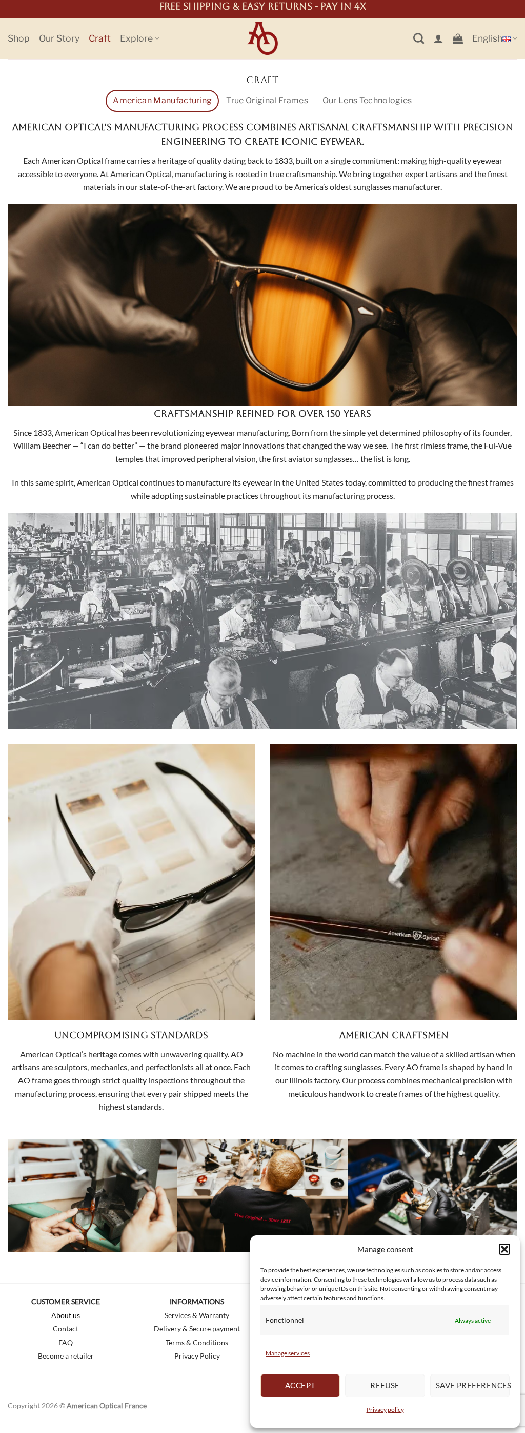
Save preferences (473, 1385)
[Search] (418, 38)
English (487, 38)
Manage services (288, 1353)
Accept (300, 1385)
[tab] (162, 100)
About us (65, 1315)
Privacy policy (385, 1409)
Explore (136, 38)
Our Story (59, 38)
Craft (100, 38)
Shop (19, 38)
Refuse (385, 1385)
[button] (504, 1249)
